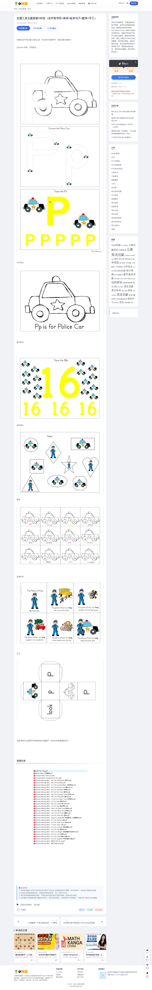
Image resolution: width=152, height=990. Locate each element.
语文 (121, 302)
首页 (15, 9)
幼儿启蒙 (37, 905)
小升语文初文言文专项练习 (121, 137)
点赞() (99, 910)
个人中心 (59, 972)
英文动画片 (121, 287)
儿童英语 (39, 3)
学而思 (115, 262)
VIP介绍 (93, 3)
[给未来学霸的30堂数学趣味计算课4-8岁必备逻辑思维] (48, 942)
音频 (113, 229)
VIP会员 (117, 69)
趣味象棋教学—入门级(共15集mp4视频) (23, 956)
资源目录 (115, 313)
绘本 (134, 278)
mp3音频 (116, 244)
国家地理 (128, 259)
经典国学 (114, 199)
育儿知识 (114, 203)
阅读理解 (127, 302)
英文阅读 (124, 291)
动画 (112, 259)
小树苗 (23, 910)
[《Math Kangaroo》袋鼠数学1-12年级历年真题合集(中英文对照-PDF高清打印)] (72, 942)
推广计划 (80, 977)
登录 (134, 3)
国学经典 (121, 259)
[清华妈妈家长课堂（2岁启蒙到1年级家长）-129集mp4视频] (95, 942)
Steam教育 (71, 3)
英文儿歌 (114, 210)
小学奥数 (129, 263)
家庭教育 (82, 3)
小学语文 (128, 266)
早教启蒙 (116, 278)
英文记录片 (115, 225)
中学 (113, 157)
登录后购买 (124, 77)
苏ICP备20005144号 (76, 986)
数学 (125, 274)
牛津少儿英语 (123, 278)
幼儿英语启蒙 (116, 191)
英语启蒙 (122, 294)
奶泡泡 (133, 259)
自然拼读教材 (128, 282)
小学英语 (119, 266)
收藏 (90, 910)
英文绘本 (116, 290)
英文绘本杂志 (116, 221)
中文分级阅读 (124, 245)
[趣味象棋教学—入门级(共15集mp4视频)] (25, 942)
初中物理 (132, 255)
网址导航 (59, 977)
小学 (74, 952)
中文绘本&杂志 (117, 168)
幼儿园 (113, 187)
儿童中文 (49, 3)
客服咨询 (80, 975)
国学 (116, 258)
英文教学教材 (116, 218)
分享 (82, 910)
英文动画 (114, 214)
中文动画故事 (116, 165)
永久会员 (131, 69)
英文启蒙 (128, 286)
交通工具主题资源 (26, 905)
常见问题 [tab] (38, 28)
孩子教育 (122, 263)
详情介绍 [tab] (24, 28)
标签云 (58, 975)
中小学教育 (60, 3)
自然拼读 (114, 206)
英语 (130, 290)
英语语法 (116, 302)
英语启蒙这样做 (122, 299)
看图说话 (129, 278)
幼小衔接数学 (118, 275)
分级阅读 (127, 255)
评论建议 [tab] (53, 28)
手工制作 (114, 195)
